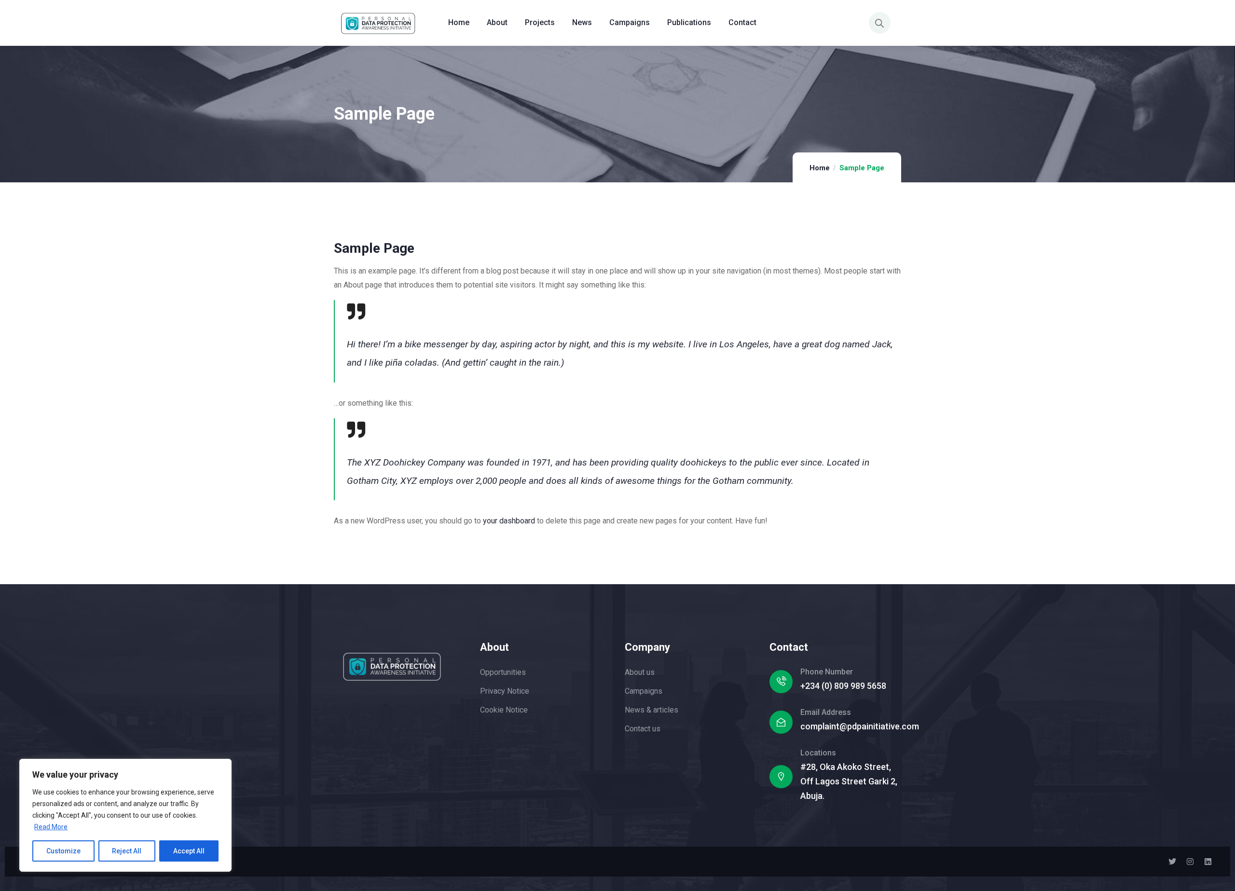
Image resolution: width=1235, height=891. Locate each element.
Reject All (126, 851)
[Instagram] (1190, 861)
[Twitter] (1172, 861)
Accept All (189, 851)
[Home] (380, 22)
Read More (51, 827)
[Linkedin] (1208, 861)
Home (820, 168)
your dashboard (509, 520)
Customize (63, 851)
